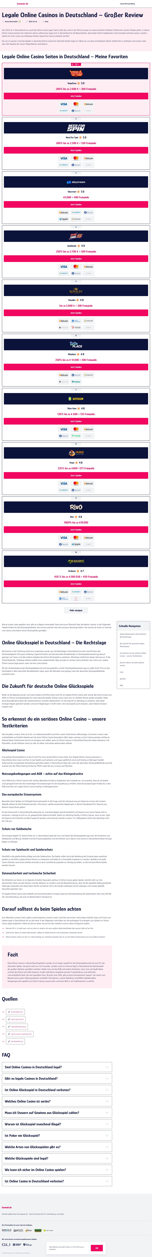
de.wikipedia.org (17, 1041)
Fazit (121, 672)
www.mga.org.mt (17, 1019)
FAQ (121, 685)
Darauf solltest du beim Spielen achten (132, 664)
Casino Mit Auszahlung (127, 4)
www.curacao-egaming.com (21, 1034)
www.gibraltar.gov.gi (18, 1027)
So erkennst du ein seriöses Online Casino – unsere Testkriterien (133, 654)
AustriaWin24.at (17, 1012)
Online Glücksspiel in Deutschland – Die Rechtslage (133, 635)
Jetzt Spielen (76, 96)
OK (96, 1248)
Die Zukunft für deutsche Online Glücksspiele (132, 645)
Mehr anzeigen (76, 610)
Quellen (123, 679)
